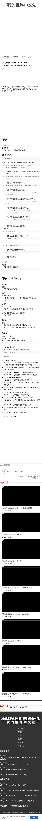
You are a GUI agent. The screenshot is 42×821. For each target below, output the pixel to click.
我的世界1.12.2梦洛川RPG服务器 (13, 471)
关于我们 (21, 728)
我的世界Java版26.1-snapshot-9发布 (16, 667)
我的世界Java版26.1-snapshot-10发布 (17, 588)
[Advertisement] (21, 33)
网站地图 (21, 746)
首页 (3, 57)
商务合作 (21, 732)
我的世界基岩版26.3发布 (11, 535)
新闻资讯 (9, 57)
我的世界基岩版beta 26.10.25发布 (15, 614)
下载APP (34, 817)
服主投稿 (21, 735)
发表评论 (28, 65)
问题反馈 (21, 742)
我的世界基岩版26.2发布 (11, 561)
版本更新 (7, 465)
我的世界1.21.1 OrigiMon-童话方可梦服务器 (28, 476)
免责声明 (21, 739)
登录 (25, 707)
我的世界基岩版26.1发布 (11, 641)
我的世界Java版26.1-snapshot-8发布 (16, 694)
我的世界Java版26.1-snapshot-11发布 (17, 508)
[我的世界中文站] (21, 4)
